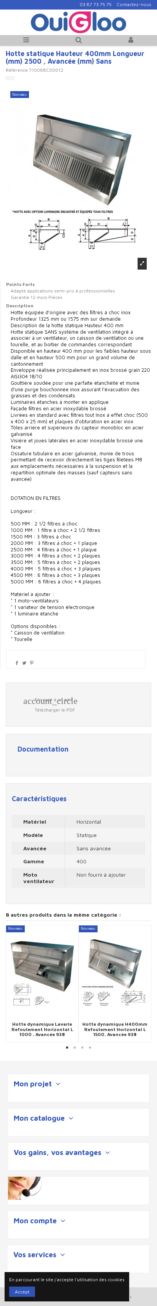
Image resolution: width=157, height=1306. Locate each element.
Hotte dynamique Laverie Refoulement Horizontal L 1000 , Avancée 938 (42, 1029)
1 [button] (67, 1048)
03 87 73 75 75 (96, 4)
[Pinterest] (32, 663)
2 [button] (74, 1048)
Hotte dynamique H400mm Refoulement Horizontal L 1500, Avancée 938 (114, 1029)
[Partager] (17, 663)
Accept (22, 1292)
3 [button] (82, 1048)
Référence (17, 70)
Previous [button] (11, 983)
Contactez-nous (134, 4)
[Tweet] (24, 663)
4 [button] (90, 1048)
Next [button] (145, 983)
